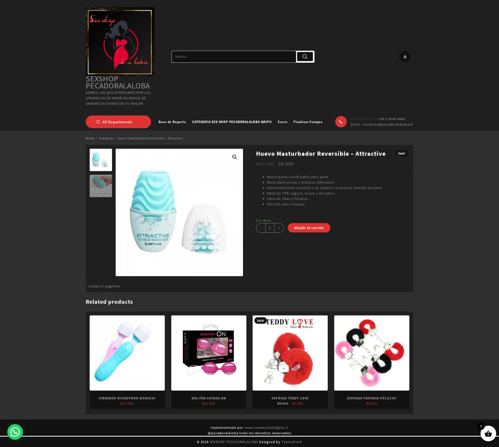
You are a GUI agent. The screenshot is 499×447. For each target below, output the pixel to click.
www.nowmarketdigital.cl (266, 427)
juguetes (112, 286)
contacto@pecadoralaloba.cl (388, 124)
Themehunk (291, 441)
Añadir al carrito (309, 227)
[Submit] (305, 56)
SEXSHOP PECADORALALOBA (118, 82)
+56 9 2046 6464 (391, 118)
